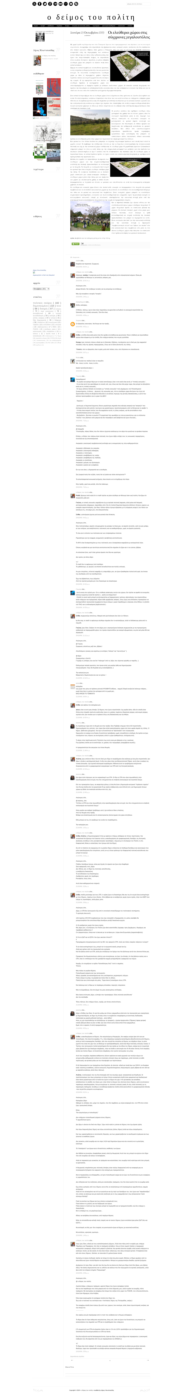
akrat (78, 683)
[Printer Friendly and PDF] (75, 244)
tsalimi (78, 261)
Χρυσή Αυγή (51, 334)
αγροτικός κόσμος (41, 338)
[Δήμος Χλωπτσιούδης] (34, 273)
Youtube (55, 4)
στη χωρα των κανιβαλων (45, 31)
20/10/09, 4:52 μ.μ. (82, 327)
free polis (51, 342)
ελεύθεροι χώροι (50, 329)
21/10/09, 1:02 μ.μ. (82, 828)
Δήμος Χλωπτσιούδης (39, 270)
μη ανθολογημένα (55, 340)
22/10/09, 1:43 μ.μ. (82, 1235)
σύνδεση (130, 25)
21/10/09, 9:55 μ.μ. (82, 1028)
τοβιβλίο (36, 325)
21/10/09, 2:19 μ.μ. (82, 856)
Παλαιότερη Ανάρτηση (147, 1360)
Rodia (78, 357)
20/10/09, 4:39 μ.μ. (82, 315)
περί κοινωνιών (48, 311)
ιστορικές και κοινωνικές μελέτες (81, 25)
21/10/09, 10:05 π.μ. (83, 717)
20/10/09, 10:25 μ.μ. (83, 607)
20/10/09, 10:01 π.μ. (83, 281)
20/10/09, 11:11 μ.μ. (83, 635)
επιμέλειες (59, 25)
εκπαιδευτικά (39, 313)
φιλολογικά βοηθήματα (108, 25)
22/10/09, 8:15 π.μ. (82, 1092)
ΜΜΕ (55, 327)
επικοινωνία (121, 25)
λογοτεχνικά (96, 25)
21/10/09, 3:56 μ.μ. (82, 902)
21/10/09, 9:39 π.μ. (82, 696)
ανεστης (79, 723)
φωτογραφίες (40, 342)
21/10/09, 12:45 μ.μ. (83, 792)
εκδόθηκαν (51, 25)
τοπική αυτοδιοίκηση (94, 245)
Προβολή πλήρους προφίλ (50, 58)
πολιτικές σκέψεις (43, 303)
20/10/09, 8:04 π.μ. (82, 267)
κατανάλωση (37, 336)
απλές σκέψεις (39, 318)
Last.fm (66, 4)
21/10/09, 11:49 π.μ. (83, 750)
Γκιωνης (79, 376)
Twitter (45, 4)
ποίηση (58, 309)
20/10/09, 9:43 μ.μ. (82, 518)
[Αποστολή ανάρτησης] (82, 243)
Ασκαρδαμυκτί (81, 302)
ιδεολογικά (49, 336)
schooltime (47, 325)
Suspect (79, 320)
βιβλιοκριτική (42, 327)
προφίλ (43, 25)
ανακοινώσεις (41, 340)
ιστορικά (58, 325)
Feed (34, 4)
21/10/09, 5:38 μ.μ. (82, 1005)
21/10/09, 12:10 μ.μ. (83, 769)
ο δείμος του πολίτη (91, 17)
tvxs (59, 305)
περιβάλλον (51, 331)
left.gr (59, 342)
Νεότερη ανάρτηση (72, 1360)
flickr (60, 4)
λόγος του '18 (49, 33)
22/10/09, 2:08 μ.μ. (82, 1273)
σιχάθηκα (38, 345)
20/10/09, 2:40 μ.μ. (82, 297)
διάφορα (58, 320)
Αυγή (59, 338)
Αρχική (36, 25)
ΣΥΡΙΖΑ (52, 338)
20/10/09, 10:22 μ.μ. (83, 584)
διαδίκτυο (41, 322)
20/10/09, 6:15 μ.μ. (82, 371)
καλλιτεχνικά (37, 331)
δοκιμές (44, 308)
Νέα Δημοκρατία (40, 320)
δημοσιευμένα (41, 305)
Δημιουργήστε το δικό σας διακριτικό (44, 275)
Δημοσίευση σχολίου (77, 1356)
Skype (76, 4)
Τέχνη (59, 336)
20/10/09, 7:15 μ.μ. (82, 421)
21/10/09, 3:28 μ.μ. (82, 886)
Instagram (71, 4)
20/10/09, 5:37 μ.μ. (82, 352)
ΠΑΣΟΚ (36, 329)
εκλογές (53, 316)
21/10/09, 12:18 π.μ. (83, 678)
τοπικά (53, 318)
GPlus (50, 4)
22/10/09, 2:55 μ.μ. (82, 1351)
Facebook (40, 4)
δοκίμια (67, 25)
